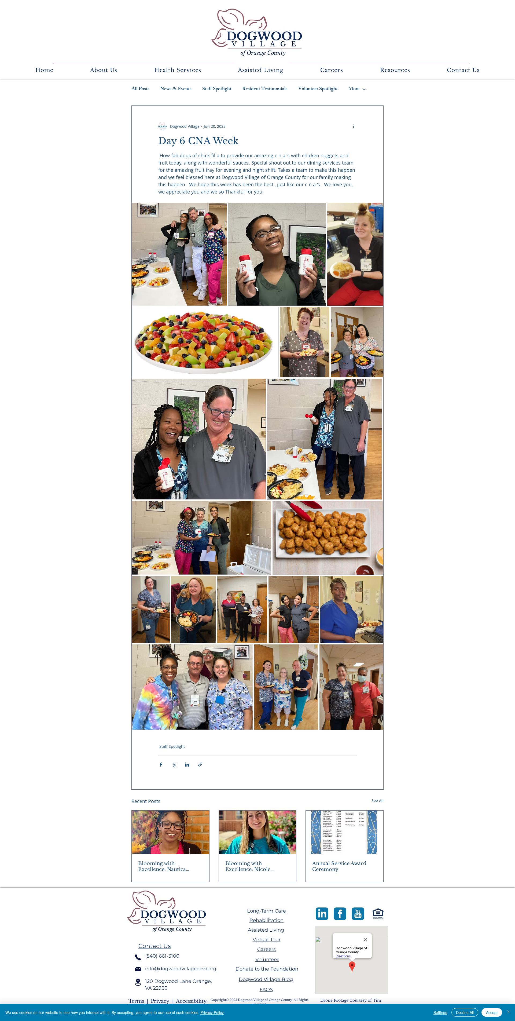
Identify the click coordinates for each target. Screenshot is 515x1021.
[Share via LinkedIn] (187, 764)
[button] (103, 70)
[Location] (137, 982)
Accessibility (191, 1001)
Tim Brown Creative (350, 1003)
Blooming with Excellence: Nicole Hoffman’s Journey (248, 866)
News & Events (176, 89)
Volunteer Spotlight (318, 89)
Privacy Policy (212, 1012)
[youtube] (358, 913)
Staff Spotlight (216, 89)
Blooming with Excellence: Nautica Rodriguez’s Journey (163, 866)
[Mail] (138, 969)
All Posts (140, 89)
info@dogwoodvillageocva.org (180, 968)
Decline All (465, 1012)
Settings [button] (440, 1012)
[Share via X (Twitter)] (173, 764)
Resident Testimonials (265, 89)
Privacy (160, 1001)
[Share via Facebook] (160, 764)
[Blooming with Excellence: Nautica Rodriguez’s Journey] (170, 832)
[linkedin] (322, 913)
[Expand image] (179, 254)
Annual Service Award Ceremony (339, 866)
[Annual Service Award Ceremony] (344, 832)
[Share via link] (200, 764)
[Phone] (137, 957)
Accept (492, 1012)
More (353, 89)
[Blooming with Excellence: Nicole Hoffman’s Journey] (257, 832)
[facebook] (340, 913)
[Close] (508, 1012)
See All (377, 800)
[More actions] (353, 126)
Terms (136, 1001)
